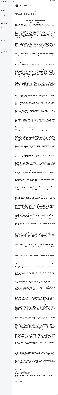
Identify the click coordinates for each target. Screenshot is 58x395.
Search (3, 4)
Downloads (4, 7)
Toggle (13, 2)
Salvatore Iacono (4, 53)
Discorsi (3, 10)
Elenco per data (3, 15)
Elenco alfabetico (3, 13)
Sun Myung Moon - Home (5, 1)
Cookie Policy (53, 0)
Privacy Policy (50, 0)
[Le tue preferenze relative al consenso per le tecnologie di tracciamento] (57, 394)
